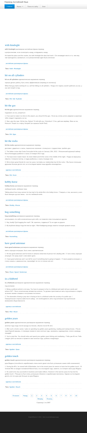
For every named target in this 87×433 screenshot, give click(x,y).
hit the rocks (11, 141)
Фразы (19, 6)
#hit (10, 99)
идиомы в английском (13, 170)
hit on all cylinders (14, 75)
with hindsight (12, 45)
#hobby (11, 205)
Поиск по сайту (32, 6)
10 (76, 395)
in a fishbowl (11, 278)
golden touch (11, 356)
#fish (11, 312)
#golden (12, 349)
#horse (17, 205)
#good (16, 272)
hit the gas (10, 105)
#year (18, 349)
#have (11, 272)
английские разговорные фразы (17, 63)
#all (14, 99)
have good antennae (15, 243)
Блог (44, 6)
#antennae (23, 272)
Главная (9, 6)
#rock (14, 175)
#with (11, 68)
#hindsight (17, 68)
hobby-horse (11, 181)
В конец (49, 399)
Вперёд (40, 399)
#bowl (15, 312)
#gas (14, 134)
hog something (12, 212)
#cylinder (19, 99)
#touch (18, 387)
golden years (11, 318)
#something (13, 236)
